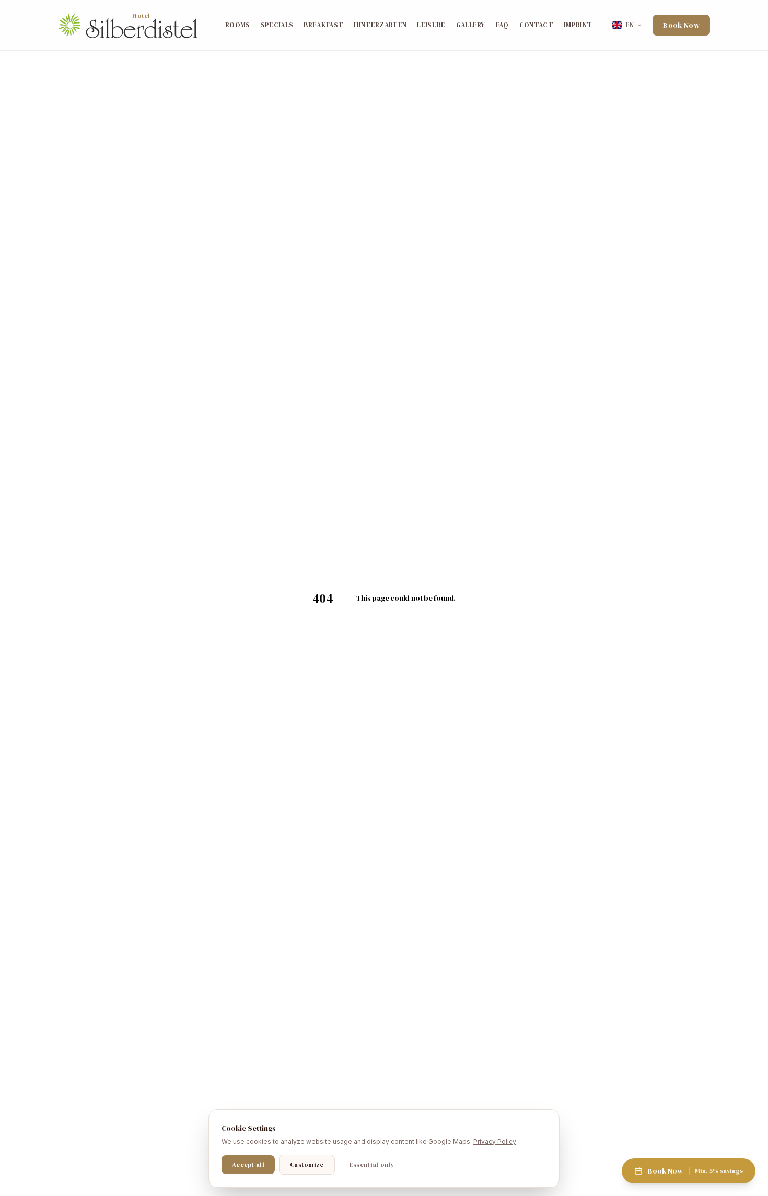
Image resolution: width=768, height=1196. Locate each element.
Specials (277, 24)
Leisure (431, 24)
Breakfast (323, 24)
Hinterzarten (380, 24)
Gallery (470, 24)
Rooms (237, 24)
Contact (536, 24)
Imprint (578, 24)
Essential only (372, 1164)
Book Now (681, 25)
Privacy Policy (494, 1141)
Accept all (248, 1164)
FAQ (502, 24)
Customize (307, 1164)
